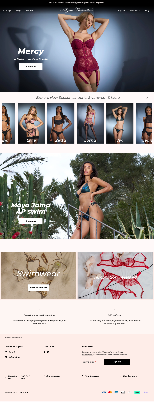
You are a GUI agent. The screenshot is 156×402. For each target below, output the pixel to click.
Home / (8, 337)
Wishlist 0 (135, 10)
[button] (121, 10)
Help (18, 10)
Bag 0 (148, 10)
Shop (8, 10)
